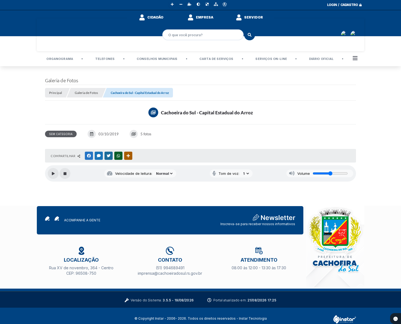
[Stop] (64, 173)
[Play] (53, 173)
